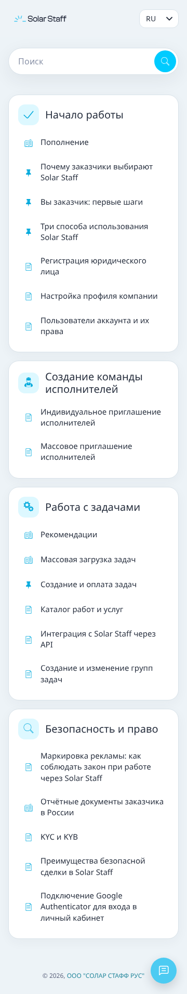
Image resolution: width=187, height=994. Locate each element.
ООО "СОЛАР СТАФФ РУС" (106, 975)
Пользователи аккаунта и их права (95, 326)
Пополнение (65, 142)
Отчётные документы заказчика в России (102, 807)
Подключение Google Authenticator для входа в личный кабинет (89, 907)
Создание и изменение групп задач (97, 673)
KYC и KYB (59, 837)
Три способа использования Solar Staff (95, 232)
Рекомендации (69, 534)
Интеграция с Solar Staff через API (98, 639)
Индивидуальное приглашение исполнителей (101, 417)
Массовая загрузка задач (88, 559)
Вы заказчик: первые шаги (92, 202)
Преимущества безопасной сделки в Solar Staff (93, 866)
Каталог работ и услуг (82, 609)
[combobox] (80, 61)
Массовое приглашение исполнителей (86, 451)
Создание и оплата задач (89, 584)
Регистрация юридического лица (93, 266)
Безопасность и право (101, 729)
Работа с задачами (92, 507)
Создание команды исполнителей (94, 382)
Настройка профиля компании (99, 296)
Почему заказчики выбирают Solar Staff (97, 172)
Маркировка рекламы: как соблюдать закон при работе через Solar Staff (96, 767)
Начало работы (84, 115)
